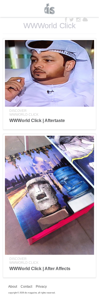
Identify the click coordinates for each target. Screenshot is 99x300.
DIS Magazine (49, 8)
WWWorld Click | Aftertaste (37, 120)
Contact (26, 286)
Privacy (41, 286)
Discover (18, 111)
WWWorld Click (23, 115)
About (12, 286)
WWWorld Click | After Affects (39, 268)
